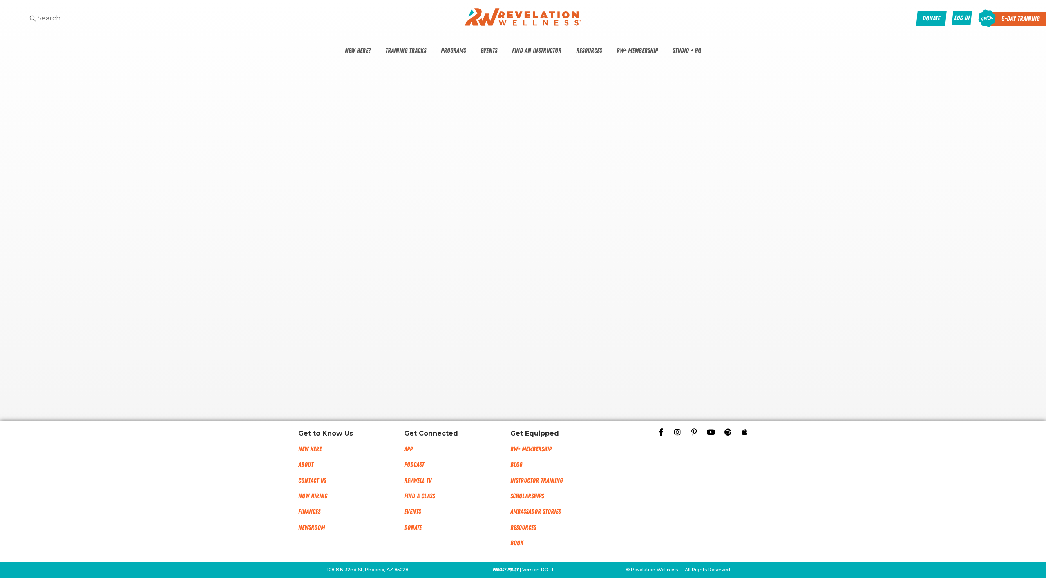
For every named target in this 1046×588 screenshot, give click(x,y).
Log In (962, 18)
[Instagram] (677, 432)
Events (489, 51)
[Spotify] (727, 432)
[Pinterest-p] (694, 432)
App (408, 449)
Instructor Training (536, 481)
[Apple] (744, 432)
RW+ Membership (637, 51)
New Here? (358, 51)
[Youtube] (711, 432)
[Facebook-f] (660, 432)
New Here (310, 449)
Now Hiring (312, 496)
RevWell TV (418, 481)
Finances (309, 512)
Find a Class (419, 496)
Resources (589, 51)
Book (516, 543)
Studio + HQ (687, 51)
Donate (413, 527)
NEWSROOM (311, 527)
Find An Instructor (536, 51)
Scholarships (527, 496)
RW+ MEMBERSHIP (531, 449)
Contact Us (312, 481)
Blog (516, 465)
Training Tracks (405, 51)
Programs (453, 51)
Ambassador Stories (535, 512)
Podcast (414, 465)
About (305, 465)
